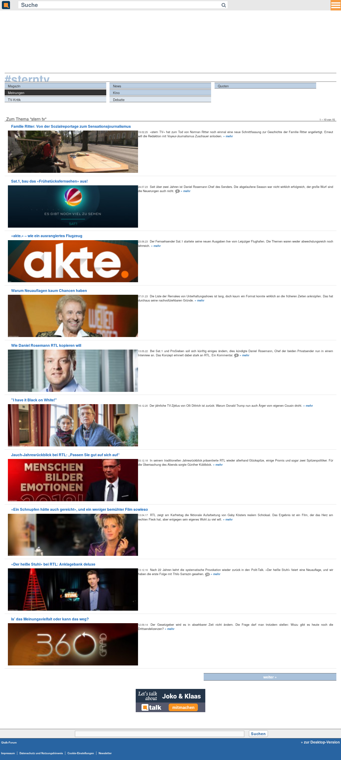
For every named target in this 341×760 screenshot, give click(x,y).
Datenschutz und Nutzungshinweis (41, 753)
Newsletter (105, 753)
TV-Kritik (14, 99)
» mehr (228, 136)
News (117, 85)
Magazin (14, 85)
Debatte (119, 99)
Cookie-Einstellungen (81, 753)
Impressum (8, 753)
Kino (116, 92)
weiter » (270, 677)
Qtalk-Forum (9, 742)
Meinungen (16, 92)
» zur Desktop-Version (320, 742)
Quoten (223, 85)
